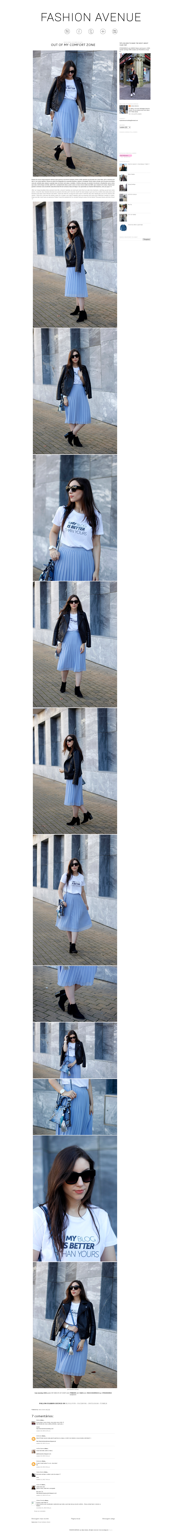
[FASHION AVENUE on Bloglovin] (125, 157)
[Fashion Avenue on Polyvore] (115, 33)
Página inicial (75, 1519)
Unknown (39, 1436)
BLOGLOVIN (71, 1403)
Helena (38, 1420)
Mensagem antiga (108, 1519)
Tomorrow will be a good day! (135, 224)
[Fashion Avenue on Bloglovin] (103, 33)
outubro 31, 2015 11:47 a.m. (43, 1495)
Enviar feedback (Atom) (44, 1522)
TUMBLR (103, 1403)
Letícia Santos (40, 1448)
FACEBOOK (82, 1403)
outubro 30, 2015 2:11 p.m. (43, 1443)
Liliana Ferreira (40, 1500)
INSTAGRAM (93, 1403)
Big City (130, 204)
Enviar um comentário (39, 1511)
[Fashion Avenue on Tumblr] (91, 33)
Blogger (110, 1530)
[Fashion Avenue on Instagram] (67, 33)
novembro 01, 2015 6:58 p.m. (43, 1508)
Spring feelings (131, 184)
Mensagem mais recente (40, 1519)
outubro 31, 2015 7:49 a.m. (43, 1479)
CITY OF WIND (132, 214)
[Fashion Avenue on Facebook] (79, 33)
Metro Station (131, 174)
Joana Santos (40, 1472)
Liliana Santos (42, 1409)
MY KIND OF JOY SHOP (59, 1393)
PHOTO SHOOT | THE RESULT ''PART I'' (138, 164)
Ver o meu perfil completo (135, 114)
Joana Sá (38, 1484)
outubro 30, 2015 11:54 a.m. (43, 1430)
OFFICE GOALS (132, 194)
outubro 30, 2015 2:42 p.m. (43, 1456)
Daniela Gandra (74, 1389)
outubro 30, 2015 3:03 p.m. (43, 1467)
